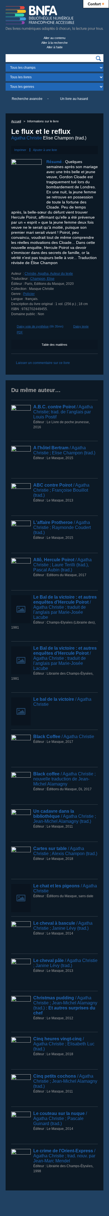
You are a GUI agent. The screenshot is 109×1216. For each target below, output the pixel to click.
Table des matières (54, 344)
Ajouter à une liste (45, 150)
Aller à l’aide (55, 47)
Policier (29, 294)
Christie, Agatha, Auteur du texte (49, 274)
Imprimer (20, 150)
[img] (98, 58)
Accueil (16, 121)
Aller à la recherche (54, 42)
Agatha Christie (26, 138)
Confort (96, 3)
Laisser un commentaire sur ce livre (43, 363)
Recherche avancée (27, 99)
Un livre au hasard (74, 99)
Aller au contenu (54, 38)
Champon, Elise (42, 279)
